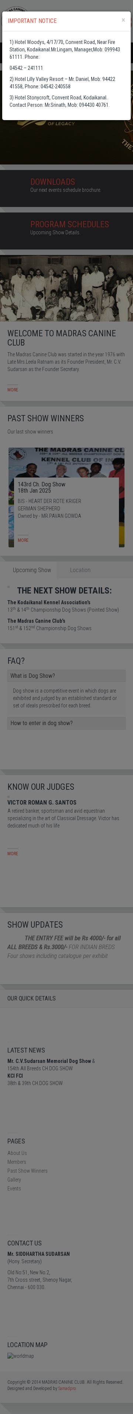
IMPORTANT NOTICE (32, 20)
